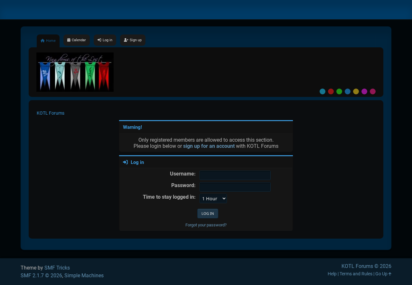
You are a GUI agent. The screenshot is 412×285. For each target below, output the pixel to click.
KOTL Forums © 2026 (366, 266)
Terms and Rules (356, 274)
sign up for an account (209, 146)
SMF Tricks (57, 268)
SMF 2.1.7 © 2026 (41, 275)
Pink (373, 91)
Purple (364, 91)
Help (332, 274)
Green (339, 91)
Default (322, 91)
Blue (348, 91)
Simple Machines (84, 275)
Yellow (356, 91)
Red (331, 91)
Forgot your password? (206, 225)
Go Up (382, 274)
